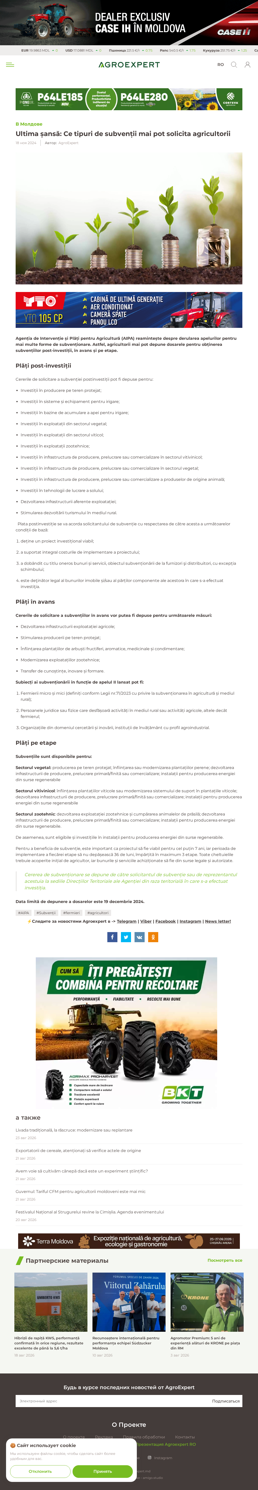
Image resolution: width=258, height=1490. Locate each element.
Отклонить (40, 1471)
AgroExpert (68, 143)
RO (220, 64)
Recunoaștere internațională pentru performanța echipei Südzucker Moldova (125, 1343)
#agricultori (98, 913)
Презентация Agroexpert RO (165, 1444)
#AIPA (23, 913)
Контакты (185, 1437)
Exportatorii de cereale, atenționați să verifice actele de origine (78, 1150)
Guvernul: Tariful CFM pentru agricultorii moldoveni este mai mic (81, 1191)
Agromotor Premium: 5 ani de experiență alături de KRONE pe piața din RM (205, 1343)
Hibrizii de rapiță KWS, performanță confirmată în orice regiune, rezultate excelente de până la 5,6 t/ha (48, 1343)
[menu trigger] (9, 64)
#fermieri (71, 913)
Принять (102, 1471)
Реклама (104, 1437)
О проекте (74, 1437)
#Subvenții (46, 913)
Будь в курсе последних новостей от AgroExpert (129, 1387)
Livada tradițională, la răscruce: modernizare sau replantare (74, 1130)
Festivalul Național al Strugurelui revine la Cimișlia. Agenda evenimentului (90, 1212)
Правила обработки (144, 1437)
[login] (247, 64)
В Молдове (29, 124)
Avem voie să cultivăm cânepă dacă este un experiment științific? (82, 1171)
